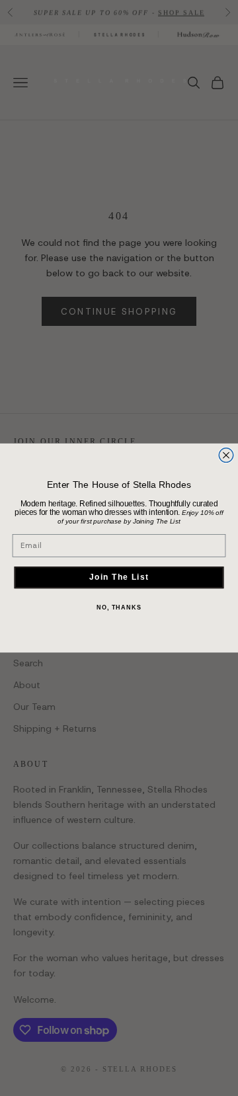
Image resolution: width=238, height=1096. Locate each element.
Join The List (118, 577)
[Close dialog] (226, 455)
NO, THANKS (119, 607)
